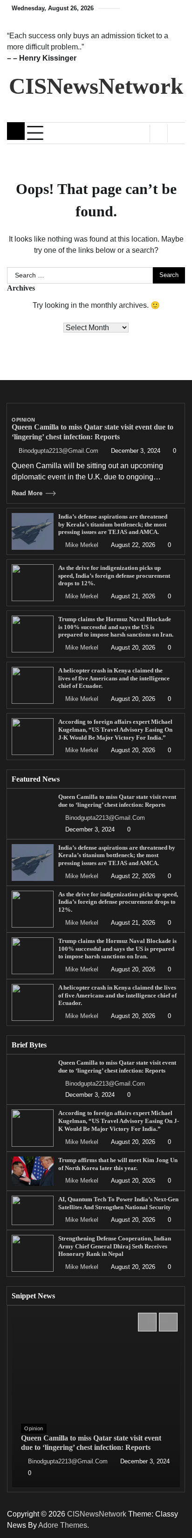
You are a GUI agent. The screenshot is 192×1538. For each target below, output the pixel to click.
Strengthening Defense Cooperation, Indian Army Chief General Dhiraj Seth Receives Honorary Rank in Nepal (114, 1246)
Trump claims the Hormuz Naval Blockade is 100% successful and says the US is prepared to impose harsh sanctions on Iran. (115, 627)
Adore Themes (62, 1525)
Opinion (23, 420)
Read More (27, 493)
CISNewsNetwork (96, 86)
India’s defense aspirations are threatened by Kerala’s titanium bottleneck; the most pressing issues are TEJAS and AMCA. (112, 524)
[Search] (176, 133)
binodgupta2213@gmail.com (58, 451)
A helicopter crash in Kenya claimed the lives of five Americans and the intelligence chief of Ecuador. (114, 678)
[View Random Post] (158, 133)
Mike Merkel (81, 545)
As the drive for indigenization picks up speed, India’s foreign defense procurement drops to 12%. (114, 576)
